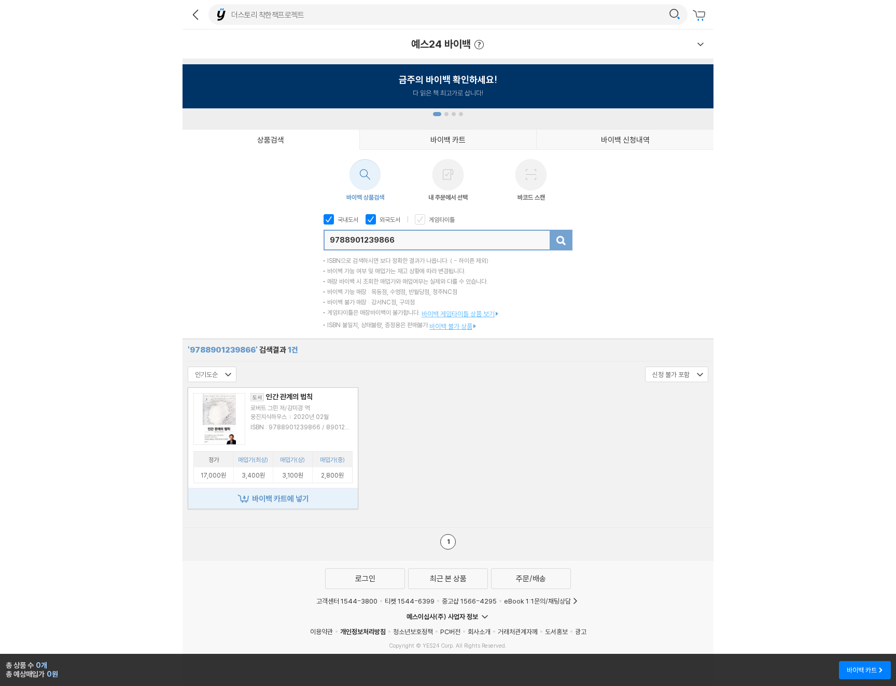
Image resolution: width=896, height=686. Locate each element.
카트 (700, 15)
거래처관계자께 (518, 631)
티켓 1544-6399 (410, 601)
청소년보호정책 (413, 631)
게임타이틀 (441, 219)
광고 (580, 631)
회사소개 (479, 631)
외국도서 (389, 219)
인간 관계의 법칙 (283, 396)
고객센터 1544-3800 (346, 601)
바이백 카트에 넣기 (280, 498)
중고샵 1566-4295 (469, 601)
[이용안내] (700, 44)
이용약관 (321, 631)
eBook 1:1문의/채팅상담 (537, 601)
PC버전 (450, 631)
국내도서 (347, 219)
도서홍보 (556, 631)
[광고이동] (675, 14)
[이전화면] (195, 14)
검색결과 (243, 350)
